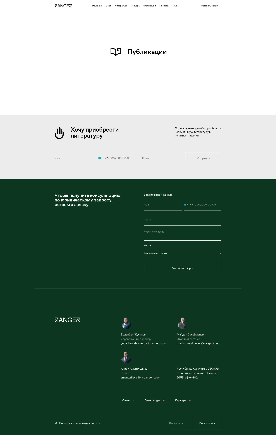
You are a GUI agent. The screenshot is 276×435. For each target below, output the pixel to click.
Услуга (147, 244)
